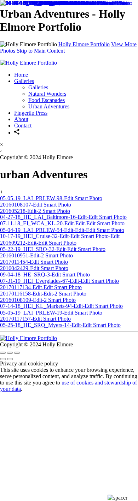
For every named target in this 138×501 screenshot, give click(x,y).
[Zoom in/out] (17, 353)
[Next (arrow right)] (10, 359)
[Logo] (28, 338)
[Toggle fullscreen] (10, 353)
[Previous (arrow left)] (3, 359)
